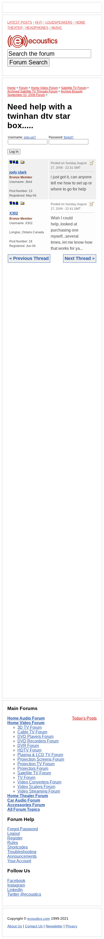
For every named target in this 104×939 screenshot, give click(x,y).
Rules (12, 842)
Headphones (36, 28)
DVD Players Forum (35, 736)
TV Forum (26, 777)
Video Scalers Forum (36, 786)
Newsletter (54, 926)
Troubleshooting (21, 852)
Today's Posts (84, 718)
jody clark (18, 172)
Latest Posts (19, 22)
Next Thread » (80, 258)
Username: (22, 137)
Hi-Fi (38, 22)
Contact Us (34, 926)
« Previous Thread (29, 258)
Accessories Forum (26, 805)
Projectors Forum (32, 768)
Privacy (71, 926)
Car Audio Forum (23, 800)
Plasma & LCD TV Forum (40, 755)
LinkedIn (15, 890)
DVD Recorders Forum (38, 741)
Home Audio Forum (26, 718)
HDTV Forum (29, 750)
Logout (13, 833)
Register (14, 838)
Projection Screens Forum (40, 759)
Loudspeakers (58, 22)
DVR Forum (28, 745)
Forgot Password (22, 829)
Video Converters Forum (39, 782)
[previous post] (13, 203)
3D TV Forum (29, 727)
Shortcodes (17, 847)
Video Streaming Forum (38, 791)
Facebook (16, 880)
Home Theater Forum (27, 796)
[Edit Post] (91, 163)
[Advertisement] (52, 484)
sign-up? (30, 137)
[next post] (13, 162)
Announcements (22, 856)
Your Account (19, 861)
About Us (14, 926)
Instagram (16, 885)
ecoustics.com (38, 919)
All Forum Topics (23, 809)
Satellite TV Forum (34, 773)
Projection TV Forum (36, 764)
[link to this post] (22, 162)
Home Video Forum (25, 723)
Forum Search (28, 62)
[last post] (16, 162)
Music (56, 28)
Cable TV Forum (32, 732)
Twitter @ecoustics (24, 894)
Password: (61, 137)
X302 (13, 213)
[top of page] (10, 162)
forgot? (68, 137)
